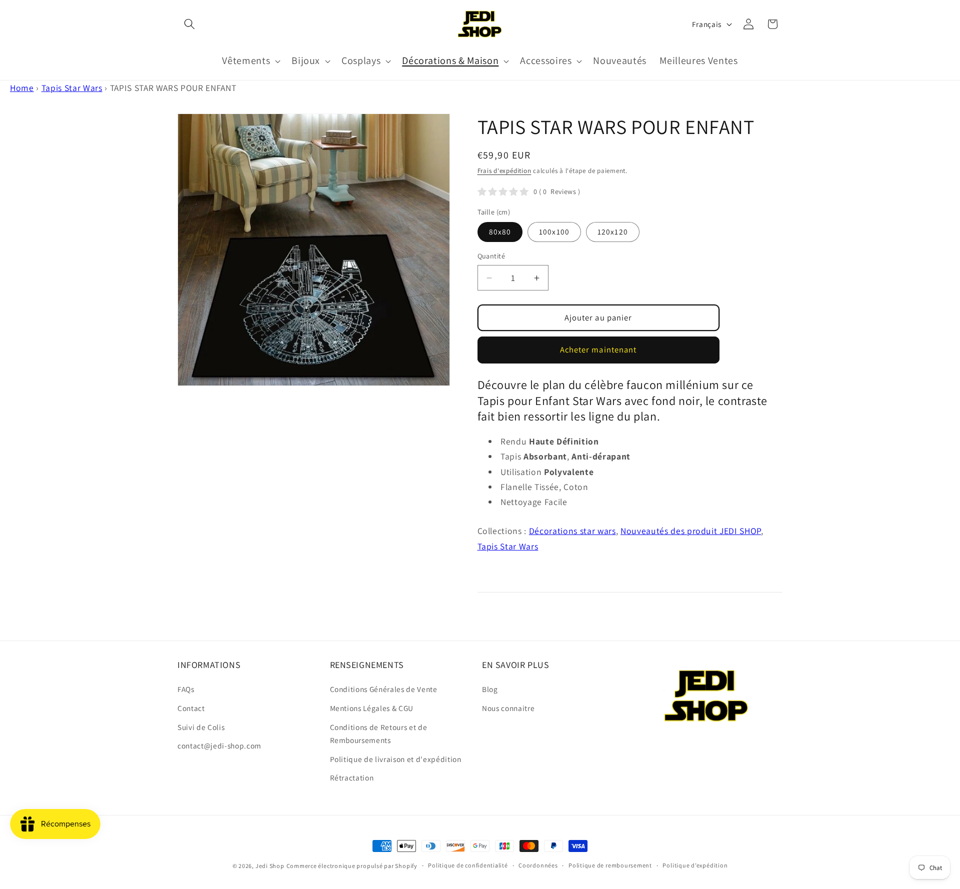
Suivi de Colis (201, 727)
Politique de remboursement (610, 865)
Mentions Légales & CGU (372, 708)
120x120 (613, 231)
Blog (490, 689)
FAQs (186, 689)
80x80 (500, 231)
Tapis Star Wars (72, 88)
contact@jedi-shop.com (220, 745)
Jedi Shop (270, 866)
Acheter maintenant (598, 349)
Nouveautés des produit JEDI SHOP (690, 530)
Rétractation (352, 777)
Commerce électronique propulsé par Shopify (352, 866)
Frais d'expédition (505, 170)
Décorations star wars (572, 530)
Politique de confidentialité (468, 865)
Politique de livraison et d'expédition (396, 759)
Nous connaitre (508, 708)
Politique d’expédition (695, 865)
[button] (190, 24)
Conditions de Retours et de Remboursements (379, 734)
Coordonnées (538, 865)
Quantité (492, 255)
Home (22, 88)
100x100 (554, 231)
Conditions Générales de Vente (384, 689)
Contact (191, 708)
